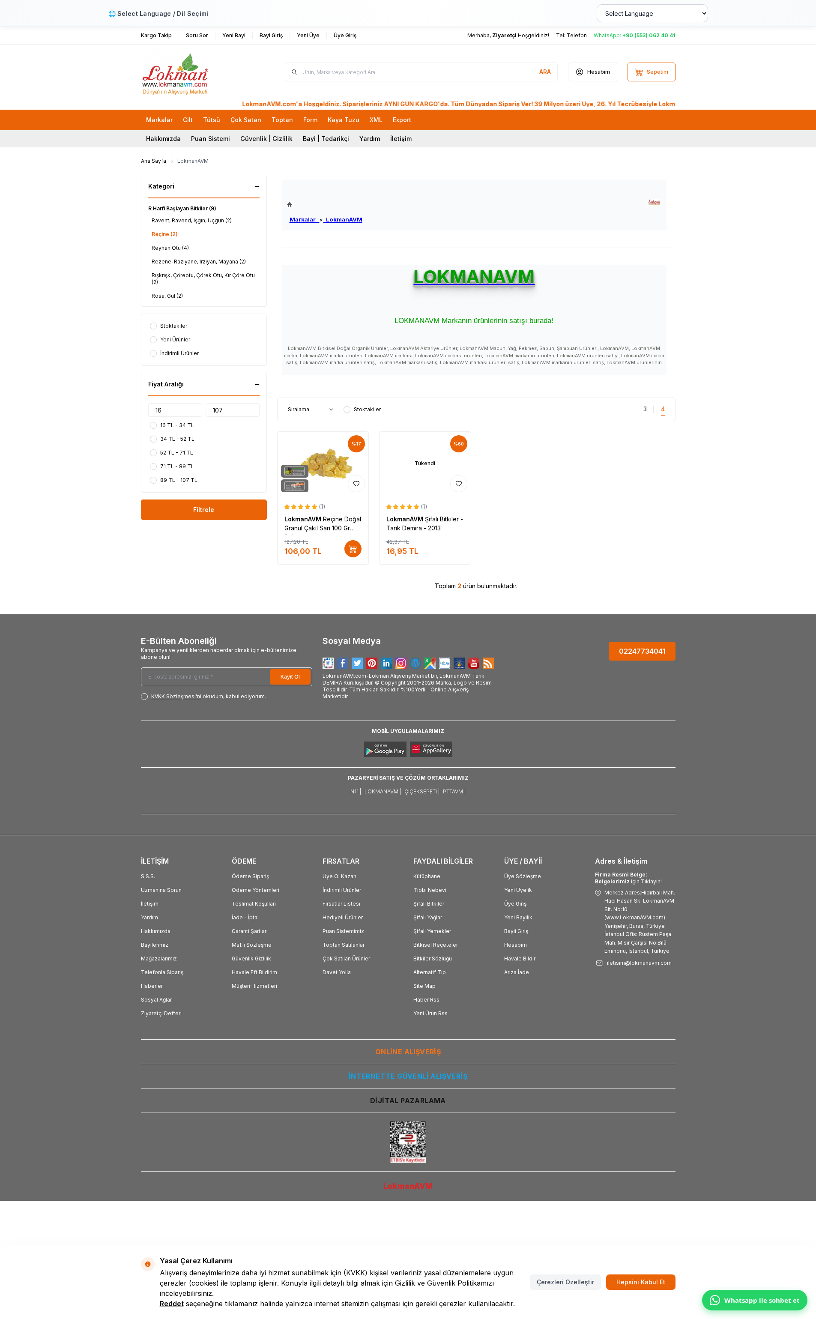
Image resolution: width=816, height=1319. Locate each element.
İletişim (401, 138)
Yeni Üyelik (518, 890)
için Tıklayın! (628, 878)
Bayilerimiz (154, 945)
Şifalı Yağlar (427, 917)
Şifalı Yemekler (432, 931)
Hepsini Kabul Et (640, 1282)
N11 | (355, 791)
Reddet (172, 1303)
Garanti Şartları (250, 931)
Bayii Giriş (516, 931)
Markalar (305, 219)
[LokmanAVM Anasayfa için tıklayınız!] (324, 204)
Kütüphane (426, 876)
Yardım (369, 138)
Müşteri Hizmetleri (254, 986)
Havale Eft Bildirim (254, 972)
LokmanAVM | (383, 791)
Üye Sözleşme (522, 876)
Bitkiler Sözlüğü (432, 958)
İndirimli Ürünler (342, 890)
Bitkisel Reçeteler (435, 945)
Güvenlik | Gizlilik (266, 138)
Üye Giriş (515, 903)
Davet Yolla (337, 972)
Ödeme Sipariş (250, 876)
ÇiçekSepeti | (421, 791)
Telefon (577, 35)
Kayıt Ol (290, 676)
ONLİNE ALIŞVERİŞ (408, 1051)
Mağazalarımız (159, 958)
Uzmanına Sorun (161, 890)
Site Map (424, 986)
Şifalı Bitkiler (428, 903)
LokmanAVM (342, 219)
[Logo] (192, 72)
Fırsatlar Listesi (341, 903)
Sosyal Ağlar (156, 999)
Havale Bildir (519, 958)
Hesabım (515, 945)
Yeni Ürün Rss (430, 1013)
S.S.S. (148, 876)
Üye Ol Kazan (339, 876)
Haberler (152, 986)
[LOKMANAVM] (654, 202)
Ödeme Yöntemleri (255, 890)
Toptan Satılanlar (344, 945)
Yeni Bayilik (518, 917)
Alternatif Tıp (429, 972)
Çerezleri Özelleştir (565, 1282)
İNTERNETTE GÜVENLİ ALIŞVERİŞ (408, 1076)
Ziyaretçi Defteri (161, 1013)
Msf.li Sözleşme (252, 945)
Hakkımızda (163, 138)
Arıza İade (516, 972)
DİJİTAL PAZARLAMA (408, 1100)
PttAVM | (454, 791)
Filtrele (203, 509)
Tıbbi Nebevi (429, 890)
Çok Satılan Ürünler (346, 958)
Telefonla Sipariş (162, 972)
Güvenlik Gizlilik (251, 958)
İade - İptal (245, 917)
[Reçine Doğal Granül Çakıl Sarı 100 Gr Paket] (323, 464)
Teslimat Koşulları (254, 903)
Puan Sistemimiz (343, 931)
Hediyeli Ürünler (343, 917)
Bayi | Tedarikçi (326, 138)
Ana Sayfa (153, 161)
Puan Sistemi (210, 138)
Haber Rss (426, 999)
